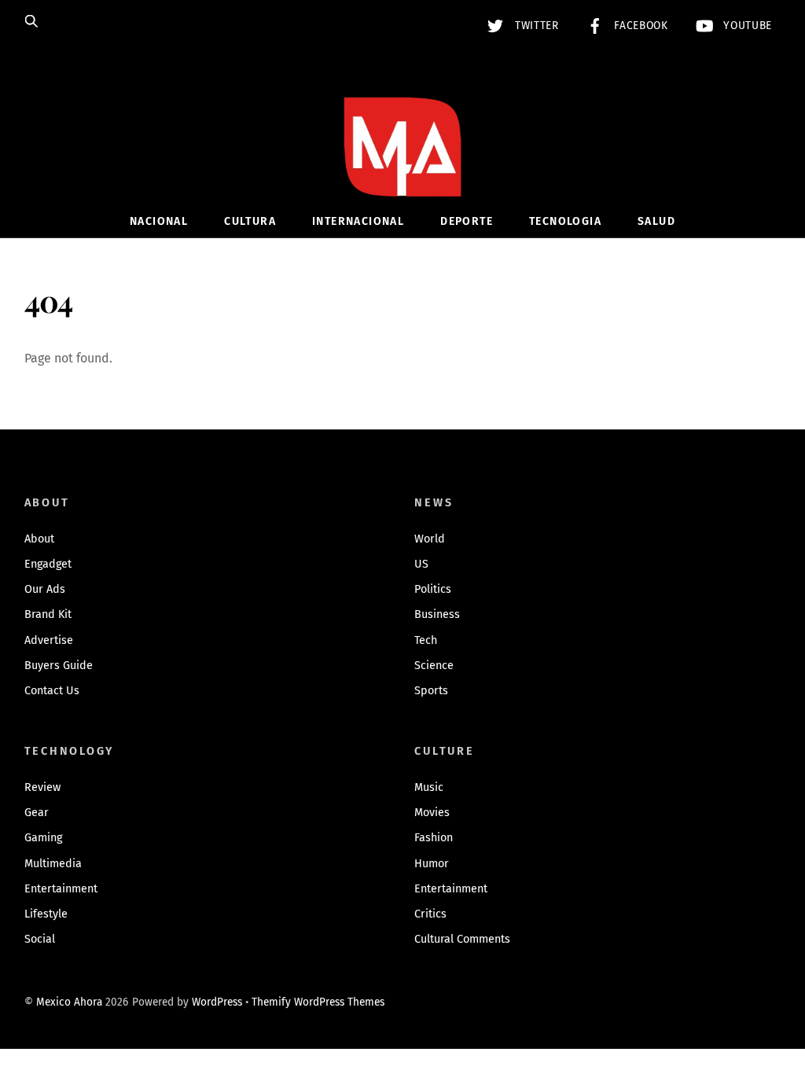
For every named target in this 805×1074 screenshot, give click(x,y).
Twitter (534, 25)
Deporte (466, 221)
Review (42, 787)
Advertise (48, 640)
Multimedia (53, 863)
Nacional (159, 221)
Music (428, 787)
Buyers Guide (58, 665)
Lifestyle (46, 914)
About (39, 539)
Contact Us (51, 690)
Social (39, 939)
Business (437, 614)
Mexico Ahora (69, 1002)
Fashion (433, 837)
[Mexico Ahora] (402, 170)
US (421, 564)
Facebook (639, 25)
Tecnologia (565, 221)
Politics (432, 589)
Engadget (48, 564)
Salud (656, 221)
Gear (36, 812)
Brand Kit (48, 614)
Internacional (358, 221)
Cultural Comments (462, 939)
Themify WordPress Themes (318, 1002)
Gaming (43, 837)
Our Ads (44, 589)
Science (434, 665)
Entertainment (60, 889)
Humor (431, 863)
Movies (432, 812)
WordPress (217, 1002)
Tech (425, 640)
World (429, 539)
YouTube (746, 25)
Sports (431, 690)
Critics (430, 914)
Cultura (250, 221)
